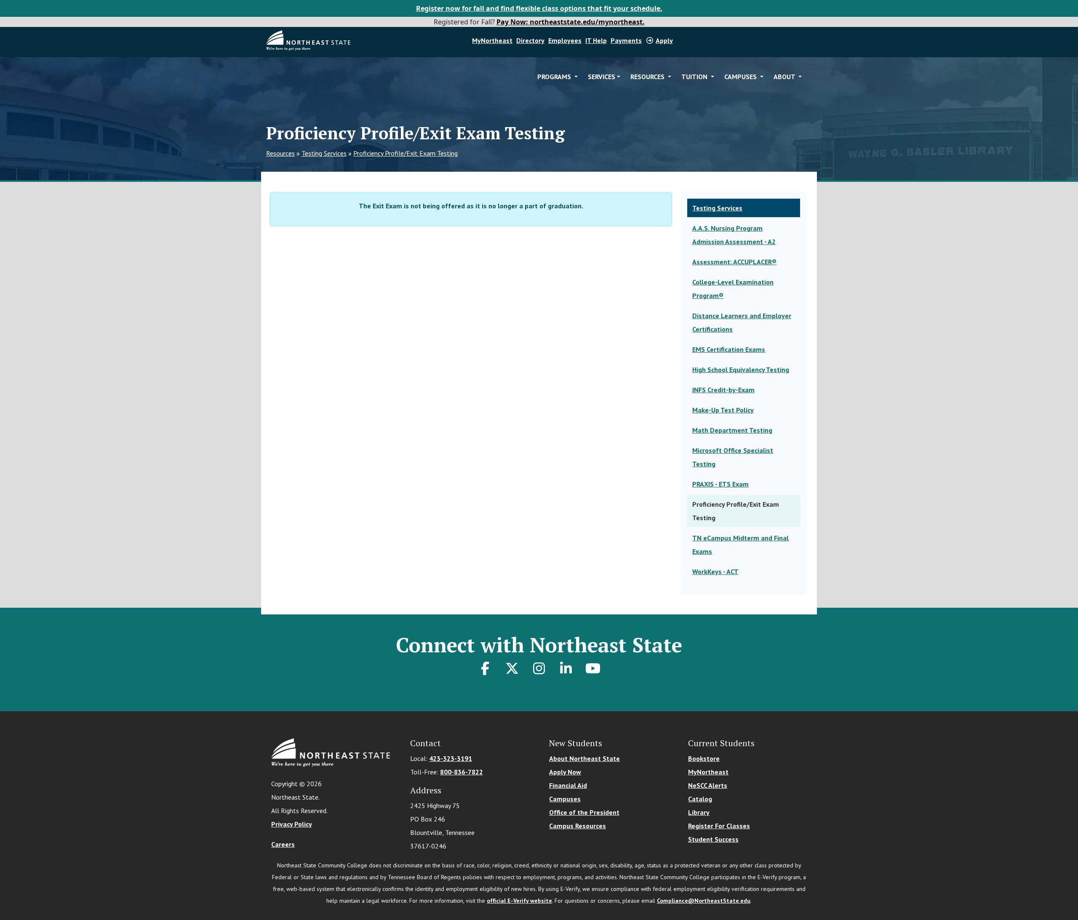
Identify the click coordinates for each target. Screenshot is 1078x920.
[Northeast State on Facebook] (485, 668)
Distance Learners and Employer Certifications (741, 322)
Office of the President (584, 812)
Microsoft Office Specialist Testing (732, 457)
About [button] (785, 76)
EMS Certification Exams (728, 349)
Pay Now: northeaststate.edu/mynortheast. (570, 22)
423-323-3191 (450, 758)
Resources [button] (648, 76)
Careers (283, 844)
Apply (664, 40)
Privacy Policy (291, 824)
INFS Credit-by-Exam (723, 390)
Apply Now (565, 772)
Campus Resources (577, 826)
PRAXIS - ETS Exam (720, 484)
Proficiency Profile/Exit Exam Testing (405, 153)
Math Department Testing (732, 430)
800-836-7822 (461, 772)
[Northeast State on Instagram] (539, 668)
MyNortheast (492, 40)
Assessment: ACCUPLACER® (734, 262)
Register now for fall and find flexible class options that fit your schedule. (539, 8)
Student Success (713, 839)
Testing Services (324, 153)
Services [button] (601, 76)
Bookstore (704, 758)
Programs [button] (555, 76)
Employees (565, 40)
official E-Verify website (519, 900)
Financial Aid (568, 785)
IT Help (596, 40)
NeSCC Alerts (707, 785)
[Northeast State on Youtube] (592, 668)
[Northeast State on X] (512, 668)
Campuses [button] (741, 76)
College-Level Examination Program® (733, 289)
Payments (626, 40)
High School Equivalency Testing (740, 369)
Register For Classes (719, 826)
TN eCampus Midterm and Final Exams (740, 545)
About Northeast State (584, 758)
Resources (280, 153)
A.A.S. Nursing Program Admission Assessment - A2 (734, 235)
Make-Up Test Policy (723, 410)
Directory (530, 40)
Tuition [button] (695, 76)
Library (699, 812)
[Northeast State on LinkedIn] (566, 668)
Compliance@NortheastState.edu (703, 900)
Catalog (700, 799)
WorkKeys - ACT (715, 571)
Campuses (565, 799)
